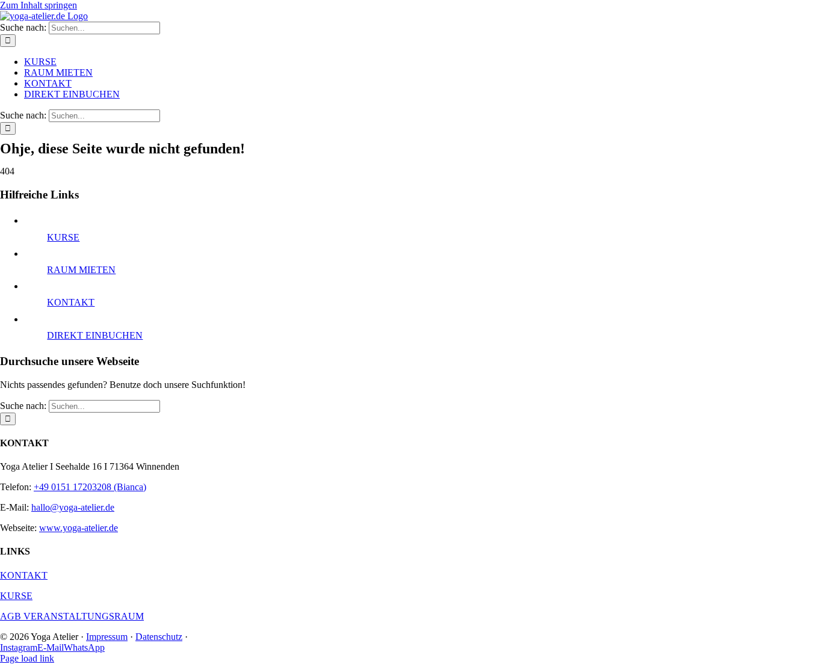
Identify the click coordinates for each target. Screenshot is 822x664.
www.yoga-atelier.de (78, 528)
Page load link (27, 658)
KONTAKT (70, 302)
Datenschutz (158, 637)
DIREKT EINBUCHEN (95, 335)
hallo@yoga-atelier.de (72, 507)
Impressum (107, 637)
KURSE (63, 237)
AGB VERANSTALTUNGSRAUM (72, 616)
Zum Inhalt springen (38, 5)
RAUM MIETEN (81, 270)
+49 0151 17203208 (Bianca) (90, 487)
